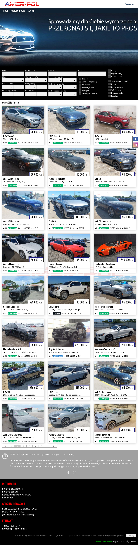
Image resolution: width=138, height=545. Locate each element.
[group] (69, 40)
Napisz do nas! (109, 542)
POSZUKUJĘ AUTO (18, 10)
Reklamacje (7, 497)
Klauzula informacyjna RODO (16, 494)
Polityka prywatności (12, 488)
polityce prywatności (117, 535)
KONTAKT (31, 10)
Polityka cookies (10, 491)
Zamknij (131, 536)
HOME (5, 10)
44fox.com (133, 542)
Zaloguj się (129, 4)
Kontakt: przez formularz (14, 528)
